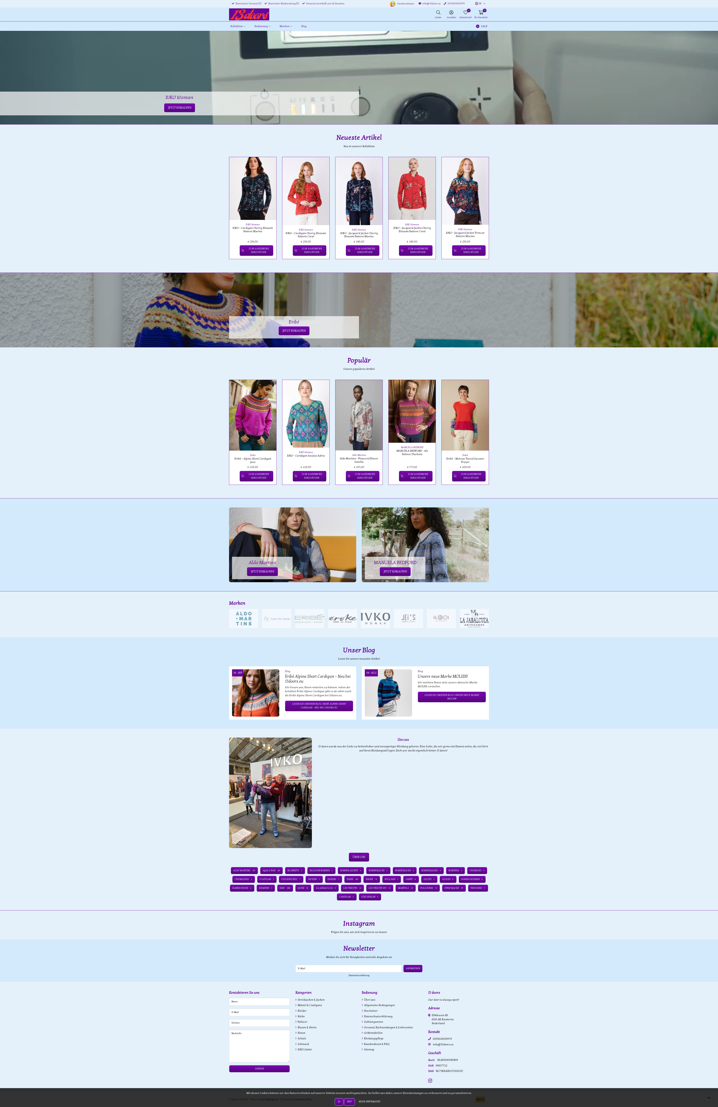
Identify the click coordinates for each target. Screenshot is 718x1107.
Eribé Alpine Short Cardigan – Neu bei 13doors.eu (318, 679)
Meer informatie (369, 1101)
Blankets (294, 870)
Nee (349, 1101)
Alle (484, 603)
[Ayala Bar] (276, 618)
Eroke (371, 879)
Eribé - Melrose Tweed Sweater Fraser (465, 460)
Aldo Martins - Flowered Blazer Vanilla (359, 460)
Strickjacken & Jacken (311, 999)
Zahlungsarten (373, 1021)
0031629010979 (442, 1038)
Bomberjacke (378, 870)
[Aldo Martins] (243, 618)
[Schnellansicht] (269, 164)
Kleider (301, 1010)
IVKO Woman (253, 224)
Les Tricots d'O (379, 888)
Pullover (302, 1021)
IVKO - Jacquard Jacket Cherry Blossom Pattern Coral (412, 229)
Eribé (253, 455)
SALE (484, 26)
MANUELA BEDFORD (412, 447)
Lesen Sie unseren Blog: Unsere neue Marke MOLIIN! (451, 697)
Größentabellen (373, 1032)
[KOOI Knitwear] (441, 618)
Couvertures (290, 879)
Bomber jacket (350, 870)
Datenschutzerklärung (359, 975)
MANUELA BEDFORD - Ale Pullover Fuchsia (412, 452)
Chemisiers (243, 879)
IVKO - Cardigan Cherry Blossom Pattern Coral (306, 235)
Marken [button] (284, 26)
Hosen (301, 1032)
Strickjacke (453, 888)
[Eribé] (309, 618)
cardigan (346, 896)
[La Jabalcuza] (474, 618)
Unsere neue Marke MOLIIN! (443, 676)
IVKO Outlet (304, 1049)
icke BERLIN (369, 896)
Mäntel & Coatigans (309, 1005)
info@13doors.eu (443, 1044)
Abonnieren (413, 968)
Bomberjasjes (431, 870)
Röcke (301, 1016)
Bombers (455, 870)
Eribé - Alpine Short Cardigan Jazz (252, 460)
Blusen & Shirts (307, 1027)
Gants (411, 879)
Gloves (448, 879)
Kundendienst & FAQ (376, 1044)
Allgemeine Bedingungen (379, 1005)
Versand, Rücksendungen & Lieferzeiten (388, 1027)
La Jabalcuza (326, 888)
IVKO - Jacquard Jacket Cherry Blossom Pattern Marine (359, 235)
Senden (259, 1068)
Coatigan (267, 879)
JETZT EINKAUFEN (294, 330)
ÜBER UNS (359, 857)
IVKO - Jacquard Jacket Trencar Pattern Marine (465, 234)
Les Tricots (352, 888)
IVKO (285, 888)
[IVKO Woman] (375, 618)
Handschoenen (472, 879)
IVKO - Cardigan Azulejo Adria (306, 455)
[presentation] (226, 210)
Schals (301, 1038)
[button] (478, 3)
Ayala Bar (271, 870)
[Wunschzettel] (235, 250)
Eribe (352, 879)
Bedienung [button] (261, 26)
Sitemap (368, 1049)
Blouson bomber (321, 870)
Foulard (391, 879)
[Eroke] (342, 618)
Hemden (265, 888)
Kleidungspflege (373, 1038)
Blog (303, 26)
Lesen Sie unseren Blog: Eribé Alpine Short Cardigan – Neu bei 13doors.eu (319, 705)
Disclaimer (370, 1010)
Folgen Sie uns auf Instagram (471, 934)
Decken (314, 879)
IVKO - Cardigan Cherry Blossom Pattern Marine (253, 229)
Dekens (333, 879)
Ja (339, 1101)
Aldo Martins (359, 455)
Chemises (477, 870)
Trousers (477, 888)
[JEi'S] (408, 618)
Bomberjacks (404, 870)
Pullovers (428, 888)
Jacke (303, 888)
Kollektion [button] (237, 26)
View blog (482, 660)
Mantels (405, 888)
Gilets (429, 879)
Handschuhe (241, 888)
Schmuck (303, 1044)
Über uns (369, 999)
